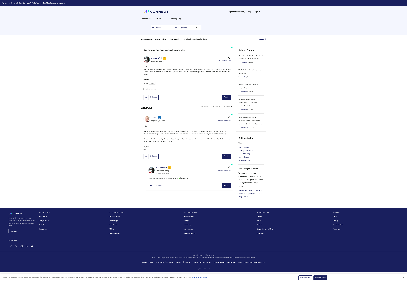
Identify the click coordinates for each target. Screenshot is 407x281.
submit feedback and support (52, 3)
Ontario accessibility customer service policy (227, 262)
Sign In (257, 11)
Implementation (188, 217)
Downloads (113, 225)
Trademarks (188, 262)
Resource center (114, 217)
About (259, 221)
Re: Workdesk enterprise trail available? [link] (195, 39)
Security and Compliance (174, 262)
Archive (152, 83)
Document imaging (189, 233)
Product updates (114, 233)
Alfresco (164, 39)
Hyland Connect (146, 39)
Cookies (151, 262)
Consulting (186, 225)
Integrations (43, 229)
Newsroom (260, 233)
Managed (186, 221)
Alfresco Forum (244, 128)
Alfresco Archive (175, 39)
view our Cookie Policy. (199, 277)
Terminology (113, 221)
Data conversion (188, 229)
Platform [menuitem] (158, 19)
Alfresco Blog (243, 62)
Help (249, 11)
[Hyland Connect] (156, 11)
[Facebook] (11, 246)
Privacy (144, 262)
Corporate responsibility (265, 229)
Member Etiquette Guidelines (250, 193)
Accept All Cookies (320, 278)
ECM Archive (154, 89)
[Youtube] (32, 246)
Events (335, 217)
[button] (146, 97)
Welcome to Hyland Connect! (250, 190)
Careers (259, 217)
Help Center (243, 196)
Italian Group (243, 157)
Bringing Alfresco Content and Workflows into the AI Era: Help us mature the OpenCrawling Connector (250, 120)
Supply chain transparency (202, 262)
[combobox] (185, 27)
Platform (157, 39)
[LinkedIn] (26, 246)
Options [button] (261, 39)
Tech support (337, 229)
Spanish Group (244, 153)
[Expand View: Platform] (163, 18)
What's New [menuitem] (146, 19)
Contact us (13, 231)
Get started (34, 3)
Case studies (43, 217)
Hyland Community (237, 11)
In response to (163, 174)
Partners (259, 225)
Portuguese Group (245, 150)
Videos (111, 229)
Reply (226, 97)
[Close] (403, 277)
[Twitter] (16, 246)
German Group (244, 160)
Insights (41, 225)
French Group (243, 147)
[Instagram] (21, 246)
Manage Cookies (305, 278)
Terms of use (160, 262)
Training (335, 221)
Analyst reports (44, 221)
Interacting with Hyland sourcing (254, 262)
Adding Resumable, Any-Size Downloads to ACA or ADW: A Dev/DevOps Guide (247, 102)
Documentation (338, 225)
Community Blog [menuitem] (175, 19)
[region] (203, 277)
